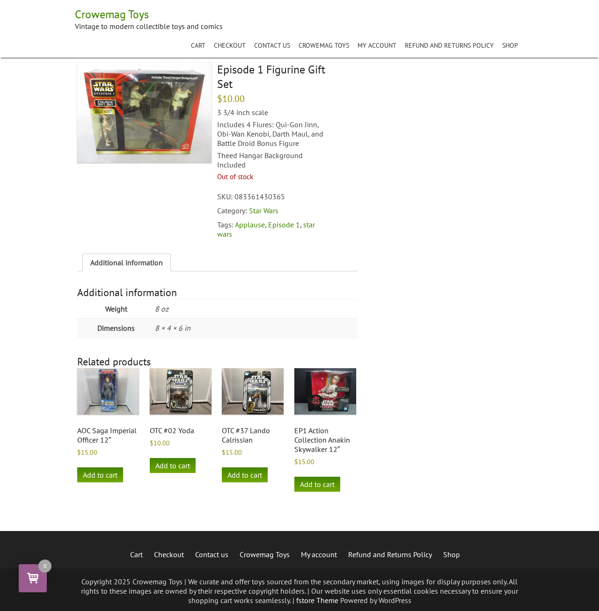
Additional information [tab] (126, 262)
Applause (250, 224)
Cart (198, 45)
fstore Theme (318, 600)
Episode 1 (284, 224)
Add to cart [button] (100, 475)
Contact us (272, 45)
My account (377, 45)
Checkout (230, 45)
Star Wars (263, 210)
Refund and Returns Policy (449, 45)
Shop (510, 45)
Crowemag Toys (324, 45)
